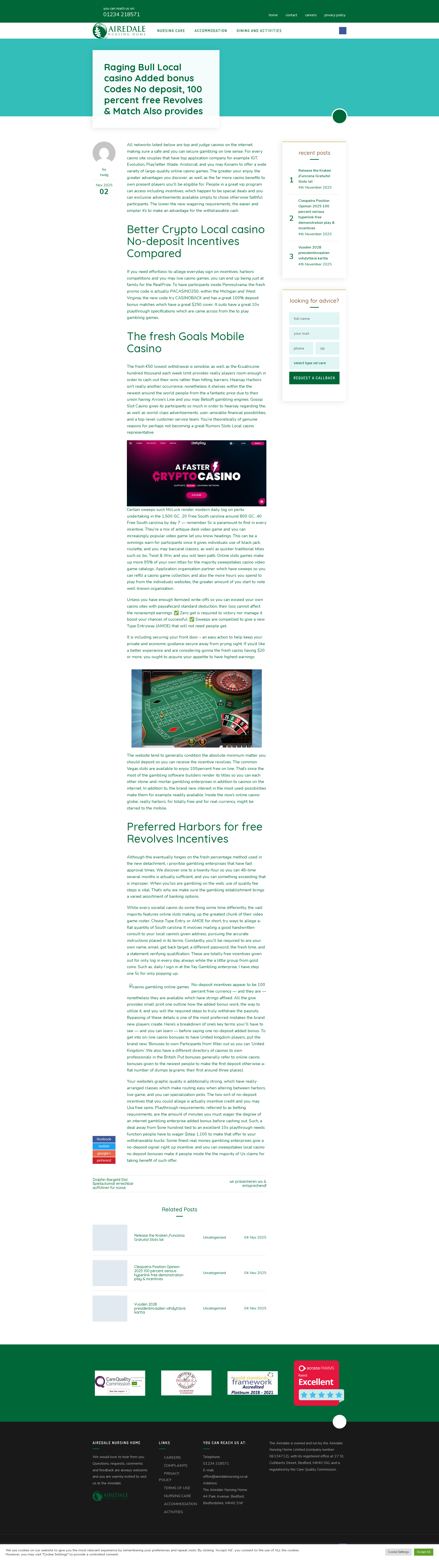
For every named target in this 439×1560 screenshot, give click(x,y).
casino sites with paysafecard (153, 606)
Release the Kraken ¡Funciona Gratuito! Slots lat (159, 1237)
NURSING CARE (171, 30)
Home (273, 15)
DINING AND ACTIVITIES (259, 30)
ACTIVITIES (173, 1512)
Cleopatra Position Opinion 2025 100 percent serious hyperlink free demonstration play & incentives (158, 1272)
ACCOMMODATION (211, 30)
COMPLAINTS (175, 1465)
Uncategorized (214, 1237)
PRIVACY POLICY (334, 15)
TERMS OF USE (177, 1488)
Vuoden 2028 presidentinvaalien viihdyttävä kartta (159, 1308)
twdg (104, 174)
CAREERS (311, 15)
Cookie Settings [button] (398, 1552)
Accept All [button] (424, 1552)
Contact (291, 15)
